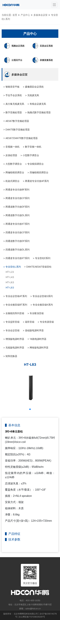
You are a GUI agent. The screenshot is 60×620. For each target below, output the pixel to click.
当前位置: (7, 14)
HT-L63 (10, 282)
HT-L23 (10, 271)
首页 (14, 14)
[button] (30, 409)
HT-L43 (10, 277)
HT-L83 (10, 287)
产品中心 (25, 14)
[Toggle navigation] (54, 4)
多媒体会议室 (41, 14)
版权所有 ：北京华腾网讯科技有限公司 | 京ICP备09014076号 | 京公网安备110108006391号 (30, 615)
